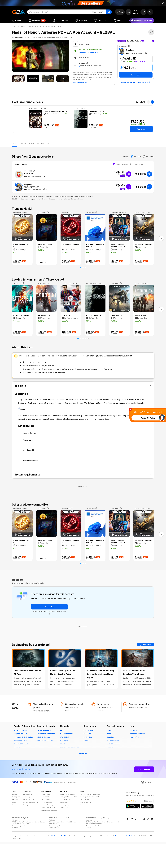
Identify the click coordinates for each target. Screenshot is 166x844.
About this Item (43, 143)
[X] (148, 818)
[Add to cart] (149, 174)
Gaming (22, 26)
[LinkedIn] (152, 818)
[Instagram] (144, 818)
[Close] (163, 3)
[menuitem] (16, 20)
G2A (15, 26)
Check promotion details (21, 769)
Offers (14, 143)
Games (31, 26)
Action (39, 26)
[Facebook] (127, 818)
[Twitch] (136, 818)
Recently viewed (27, 143)
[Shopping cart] (150, 12)
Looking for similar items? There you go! (38, 279)
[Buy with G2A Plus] (128, 174)
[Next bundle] (152, 102)
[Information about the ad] (129, 46)
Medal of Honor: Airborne (53, 26)
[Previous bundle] (148, 102)
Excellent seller (31, 187)
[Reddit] (140, 818)
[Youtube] (131, 818)
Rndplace (130, 50)
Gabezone (28, 173)
